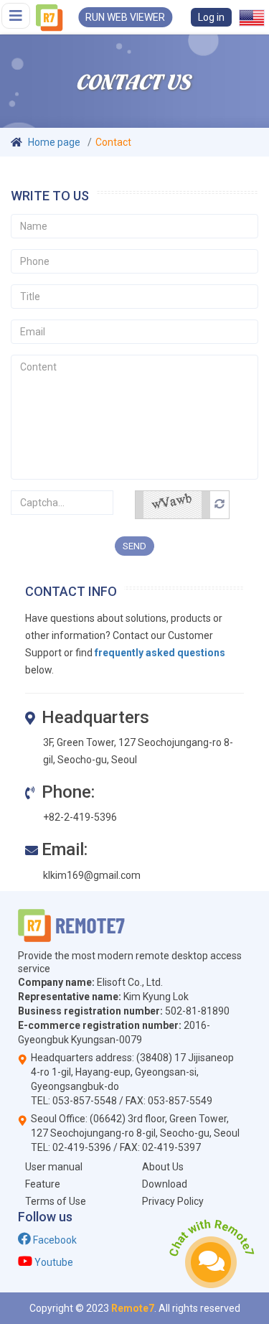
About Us (163, 1167)
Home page (54, 142)
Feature (42, 1184)
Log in (211, 17)
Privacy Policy (173, 1201)
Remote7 (132, 1308)
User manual (53, 1167)
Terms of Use (55, 1201)
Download (164, 1184)
